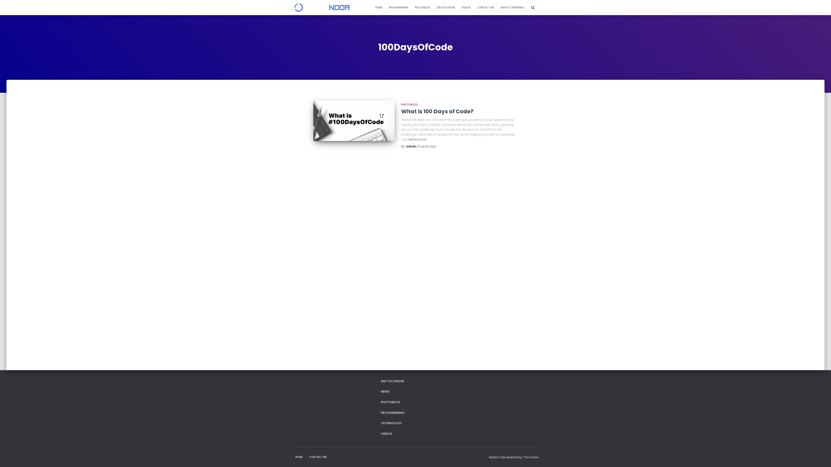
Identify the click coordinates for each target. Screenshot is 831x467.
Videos (466, 7)
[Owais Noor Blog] (321, 7)
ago (427, 146)
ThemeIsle (531, 457)
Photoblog (422, 7)
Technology (391, 423)
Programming (398, 7)
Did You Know (446, 7)
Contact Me (485, 7)
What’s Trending (512, 7)
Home (378, 7)
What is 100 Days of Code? (437, 111)
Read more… (418, 139)
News (385, 391)
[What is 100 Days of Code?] (354, 120)
